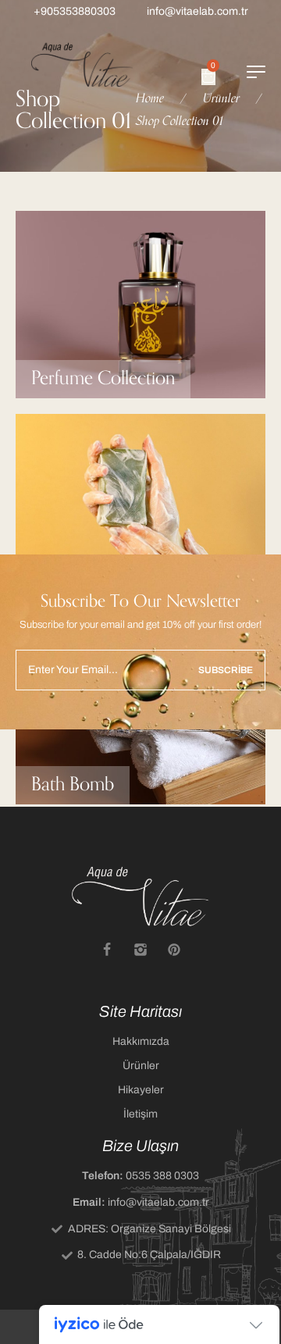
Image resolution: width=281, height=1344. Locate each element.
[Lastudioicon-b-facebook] (107, 950)
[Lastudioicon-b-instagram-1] (140, 950)
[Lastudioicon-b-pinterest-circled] (174, 950)
